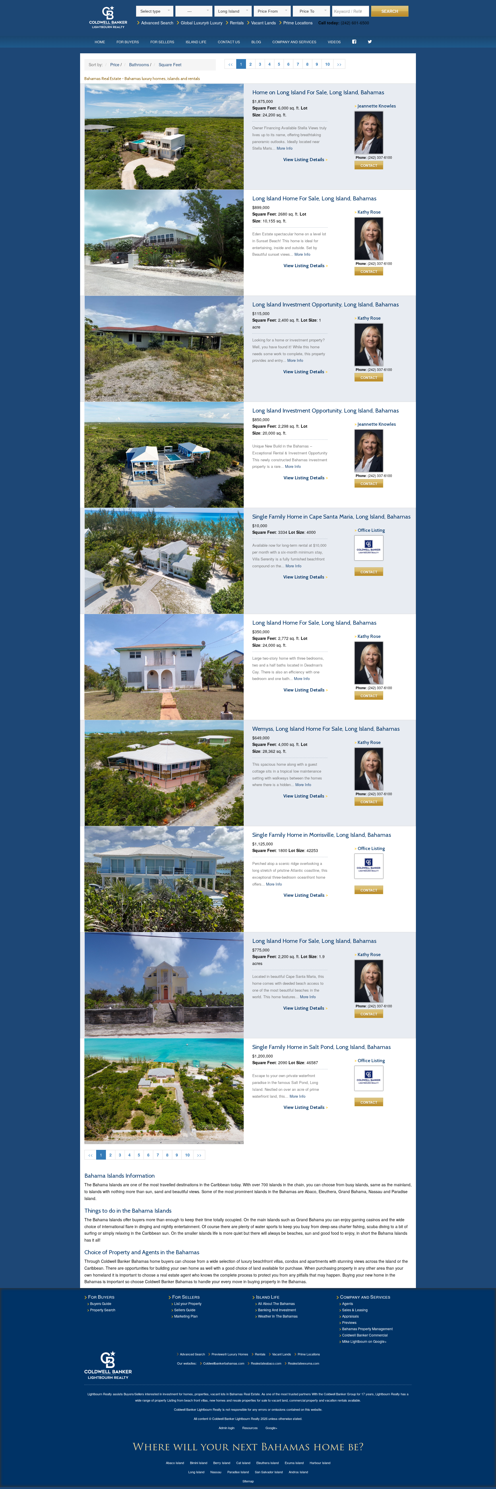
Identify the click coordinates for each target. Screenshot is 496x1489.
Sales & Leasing (355, 1309)
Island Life (196, 41)
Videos (334, 41)
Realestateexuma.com (303, 1363)
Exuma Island (294, 1462)
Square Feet (170, 64)
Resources (250, 1427)
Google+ (271, 1427)
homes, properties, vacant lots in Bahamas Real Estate (221, 1394)
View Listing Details (305, 159)
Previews (349, 1322)
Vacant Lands (263, 23)
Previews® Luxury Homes (229, 1354)
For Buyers (128, 41)
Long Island (196, 1472)
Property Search (102, 1309)
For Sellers (162, 41)
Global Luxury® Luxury (201, 23)
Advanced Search (156, 23)
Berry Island (221, 1462)
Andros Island (298, 1472)
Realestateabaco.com (265, 1363)
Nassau (215, 1472)
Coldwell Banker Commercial (365, 1334)
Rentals (236, 23)
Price (114, 64)
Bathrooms (139, 64)
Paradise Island (238, 1472)
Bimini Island (198, 1462)
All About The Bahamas (276, 1303)
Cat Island (243, 1462)
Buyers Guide (100, 1303)
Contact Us (229, 41)
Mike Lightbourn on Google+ (364, 1341)
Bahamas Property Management (367, 1328)
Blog (256, 41)
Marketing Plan (186, 1316)
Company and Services (294, 41)
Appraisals (350, 1316)
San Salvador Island (269, 1472)
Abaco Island (175, 1462)
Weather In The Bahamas (278, 1316)
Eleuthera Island (267, 1462)
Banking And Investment (277, 1309)
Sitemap (248, 1481)
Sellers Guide (184, 1309)
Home (100, 41)
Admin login (227, 1427)
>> (339, 64)
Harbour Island (320, 1462)
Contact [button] (369, 165)
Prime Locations (297, 23)
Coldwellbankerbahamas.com (223, 1363)
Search (389, 11)
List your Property (188, 1303)
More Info (284, 148)
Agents (347, 1303)
